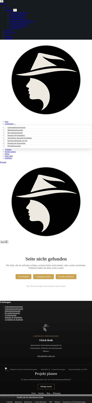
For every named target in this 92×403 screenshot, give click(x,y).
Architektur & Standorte (14, 320)
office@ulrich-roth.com (46, 356)
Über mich (9, 156)
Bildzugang (56, 393)
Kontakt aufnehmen (66, 277)
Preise (7, 154)
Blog (48, 393)
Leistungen (9, 124)
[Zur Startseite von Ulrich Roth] (46, 328)
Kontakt (3, 162)
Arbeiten (8, 150)
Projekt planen (10, 152)
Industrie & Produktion (13, 317)
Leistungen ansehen (43, 277)
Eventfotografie (11, 315)
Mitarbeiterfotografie (12, 311)
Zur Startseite (23, 277)
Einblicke (8, 158)
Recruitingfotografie (12, 313)
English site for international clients (30, 397)
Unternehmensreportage (14, 307)
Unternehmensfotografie (14, 309)
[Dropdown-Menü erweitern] (15, 124)
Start (6, 122)
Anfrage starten (46, 386)
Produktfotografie (14, 146)
